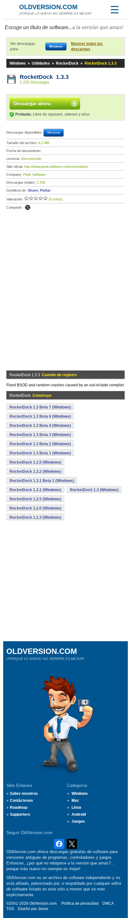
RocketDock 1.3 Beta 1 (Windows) (40, 453)
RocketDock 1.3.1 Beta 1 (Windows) (42, 480)
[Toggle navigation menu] (114, 9)
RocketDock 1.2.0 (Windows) (35, 508)
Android (79, 814)
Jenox (43, 909)
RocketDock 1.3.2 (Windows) (35, 471)
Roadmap (18, 807)
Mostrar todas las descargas (87, 46)
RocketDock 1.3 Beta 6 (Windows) (40, 416)
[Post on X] (27, 207)
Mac (75, 800)
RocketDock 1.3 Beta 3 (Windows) (40, 435)
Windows (18, 63)
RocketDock (67, 63)
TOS (10, 909)
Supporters (20, 814)
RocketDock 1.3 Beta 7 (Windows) (40, 407)
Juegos (78, 821)
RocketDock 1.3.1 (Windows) (35, 490)
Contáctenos (21, 800)
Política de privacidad (80, 903)
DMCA (108, 903)
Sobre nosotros (24, 793)
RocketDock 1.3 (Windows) (94, 490)
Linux (76, 807)
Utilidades (41, 63)
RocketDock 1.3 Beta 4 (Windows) (40, 425)
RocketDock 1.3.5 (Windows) (35, 462)
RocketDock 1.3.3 (44, 77)
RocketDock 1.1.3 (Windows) (35, 517)
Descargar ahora (32, 103)
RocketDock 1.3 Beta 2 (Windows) (40, 444)
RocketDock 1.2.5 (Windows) (35, 499)
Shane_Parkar (39, 190)
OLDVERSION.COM (48, 6)
